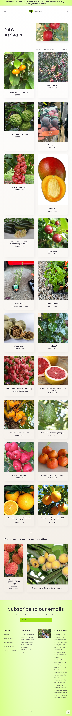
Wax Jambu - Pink (19, 475)
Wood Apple (19, 346)
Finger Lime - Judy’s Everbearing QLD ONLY (19, 243)
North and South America (46, 588)
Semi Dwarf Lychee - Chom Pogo (13, 581)
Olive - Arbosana (53, 85)
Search (6, 635)
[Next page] (41, 531)
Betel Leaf (53, 346)
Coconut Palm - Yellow (19, 433)
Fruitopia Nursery (33, 711)
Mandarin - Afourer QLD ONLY (53, 475)
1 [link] (31, 531)
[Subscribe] (50, 620)
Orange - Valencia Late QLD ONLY (52, 519)
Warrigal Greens (52, 303)
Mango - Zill (52, 209)
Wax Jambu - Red (19, 187)
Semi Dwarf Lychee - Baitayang (19, 389)
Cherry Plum (53, 145)
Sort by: (38, 49)
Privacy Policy (8, 639)
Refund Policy (8, 642)
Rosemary (19, 303)
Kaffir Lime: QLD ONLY (19, 134)
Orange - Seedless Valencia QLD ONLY (19, 519)
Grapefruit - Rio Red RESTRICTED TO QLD (53, 389)
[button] (5, 11)
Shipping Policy (9, 646)
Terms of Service (10, 650)
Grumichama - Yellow (19, 92)
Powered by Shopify (43, 711)
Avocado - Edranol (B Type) (52, 433)
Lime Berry (52, 251)
